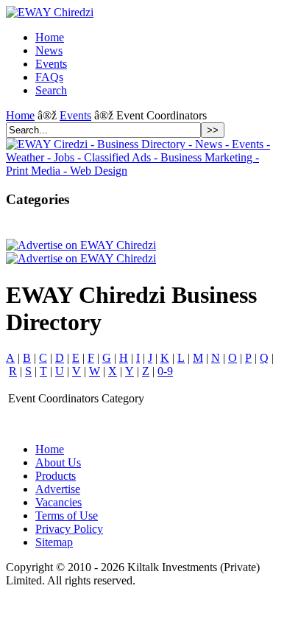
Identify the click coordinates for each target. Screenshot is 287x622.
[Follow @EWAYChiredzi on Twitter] (35, 230)
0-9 (165, 371)
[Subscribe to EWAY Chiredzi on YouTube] (97, 230)
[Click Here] (143, 170)
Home (20, 115)
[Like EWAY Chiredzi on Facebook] (15, 230)
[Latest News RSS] (76, 230)
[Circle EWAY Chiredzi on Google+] (56, 230)
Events (75, 115)
